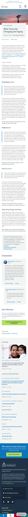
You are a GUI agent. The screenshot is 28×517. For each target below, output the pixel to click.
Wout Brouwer (11, 261)
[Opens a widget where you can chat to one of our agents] (21, 514)
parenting (9, 55)
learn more (11, 239)
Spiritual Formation (6, 333)
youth (3, 55)
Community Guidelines (12, 314)
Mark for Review (8, 249)
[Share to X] (10, 515)
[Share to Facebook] (3, 515)
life (22, 53)
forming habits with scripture (8, 56)
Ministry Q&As (10, 1)
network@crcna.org (8, 483)
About (11, 2)
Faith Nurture (8, 25)
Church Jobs (17, 1)
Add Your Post (14, 454)
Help (16, 2)
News (14, 2)
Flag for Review (9, 283)
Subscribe (7, 2)
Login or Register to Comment (14, 322)
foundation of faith (19, 55)
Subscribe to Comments (10, 247)
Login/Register (20, 2)
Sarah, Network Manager (18, 35)
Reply (18, 283)
